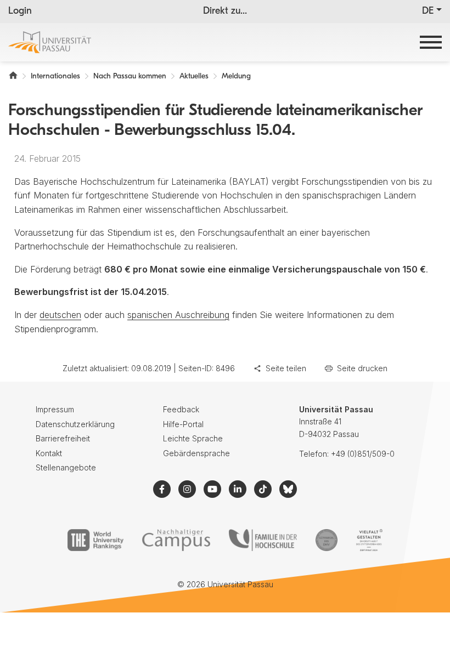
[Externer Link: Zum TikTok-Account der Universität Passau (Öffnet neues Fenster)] (262, 489)
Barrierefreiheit (63, 438)
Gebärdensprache (196, 453)
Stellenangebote (66, 467)
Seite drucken (362, 368)
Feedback (181, 409)
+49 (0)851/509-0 (363, 453)
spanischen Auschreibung (178, 314)
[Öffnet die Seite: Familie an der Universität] (263, 540)
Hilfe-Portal (183, 424)
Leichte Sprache (193, 438)
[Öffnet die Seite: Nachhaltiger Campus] (176, 540)
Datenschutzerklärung (75, 424)
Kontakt (49, 453)
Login (20, 11)
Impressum (55, 409)
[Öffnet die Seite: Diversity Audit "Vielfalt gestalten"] (369, 540)
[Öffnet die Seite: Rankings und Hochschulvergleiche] (95, 540)
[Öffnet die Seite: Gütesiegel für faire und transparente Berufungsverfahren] (327, 540)
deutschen (60, 314)
